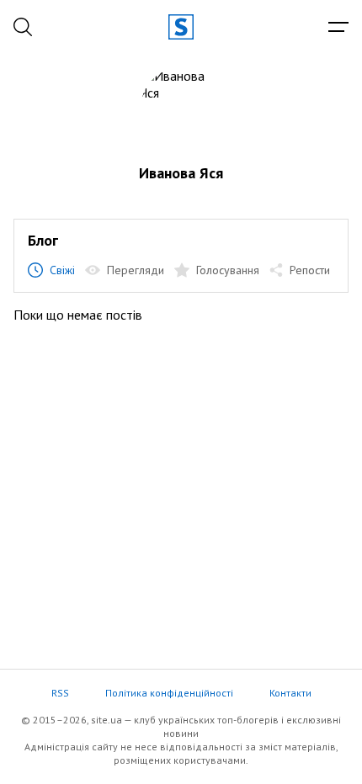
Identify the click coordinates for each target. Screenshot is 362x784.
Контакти (290, 692)
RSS (60, 692)
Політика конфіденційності (169, 692)
